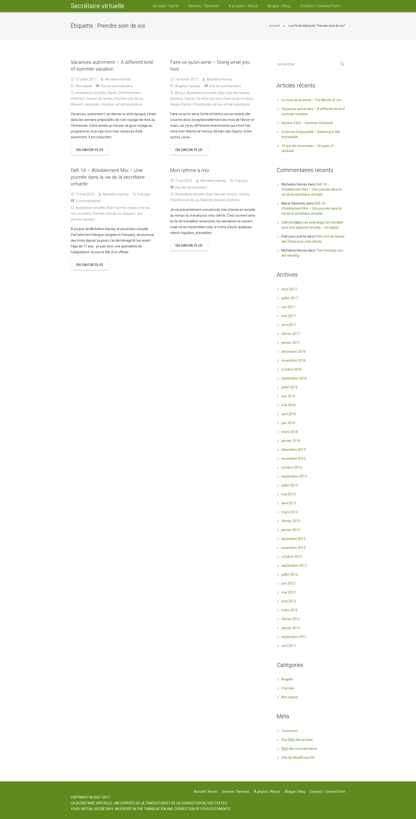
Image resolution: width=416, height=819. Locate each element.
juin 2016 (288, 396)
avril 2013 (288, 503)
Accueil (274, 25)
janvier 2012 (290, 628)
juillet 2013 (289, 485)
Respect (77, 104)
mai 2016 (288, 405)
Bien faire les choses (233, 93)
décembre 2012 (293, 539)
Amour (180, 93)
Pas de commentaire (116, 86)
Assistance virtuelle (90, 93)
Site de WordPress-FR (297, 757)
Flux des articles (297, 740)
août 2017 (289, 289)
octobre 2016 (291, 369)
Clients (112, 93)
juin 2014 (288, 423)
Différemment (129, 93)
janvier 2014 (290, 441)
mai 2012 (288, 592)
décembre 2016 (293, 351)
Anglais (180, 86)
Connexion (289, 731)
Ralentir (206, 200)
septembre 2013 (294, 476)
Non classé (84, 86)
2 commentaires (88, 201)
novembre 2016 (293, 360)
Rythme (234, 200)
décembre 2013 (293, 450)
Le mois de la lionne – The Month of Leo (311, 100)
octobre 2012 (291, 557)
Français (194, 86)
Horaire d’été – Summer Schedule (307, 123)
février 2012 (290, 619)
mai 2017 (288, 316)
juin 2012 (288, 583)
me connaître (81, 213)
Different (78, 98)
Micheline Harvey (118, 79)
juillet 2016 (289, 387)
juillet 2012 (289, 574)
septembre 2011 (294, 637)
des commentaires (299, 749)
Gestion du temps (99, 98)
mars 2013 (289, 512)
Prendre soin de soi (128, 98)
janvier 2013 (290, 530)
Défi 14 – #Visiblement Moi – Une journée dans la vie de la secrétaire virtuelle (108, 177)
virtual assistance (129, 104)
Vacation (107, 104)
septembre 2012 (294, 565)
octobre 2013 (291, 467)
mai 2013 (288, 494)
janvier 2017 (290, 343)
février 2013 (290, 521)
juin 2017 (288, 307)
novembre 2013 (293, 458)
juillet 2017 (289, 298)
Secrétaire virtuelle (97, 6)
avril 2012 (288, 601)
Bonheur (176, 98)
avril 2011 (288, 646)
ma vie (144, 208)
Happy (175, 104)
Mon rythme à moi (189, 170)
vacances (92, 104)
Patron (186, 104)
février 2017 (290, 334)
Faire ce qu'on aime (238, 98)
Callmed (287, 222)
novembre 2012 (293, 548)
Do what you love (209, 98)
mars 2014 (289, 432)
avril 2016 (288, 414)
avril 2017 (288, 325)
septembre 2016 (294, 378)
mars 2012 (289, 610)
